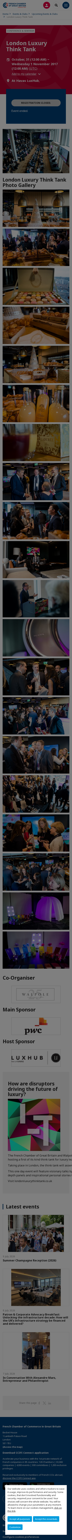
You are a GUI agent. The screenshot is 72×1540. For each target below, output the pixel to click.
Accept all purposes (19, 1519)
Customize (15, 1527)
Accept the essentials (46, 1519)
